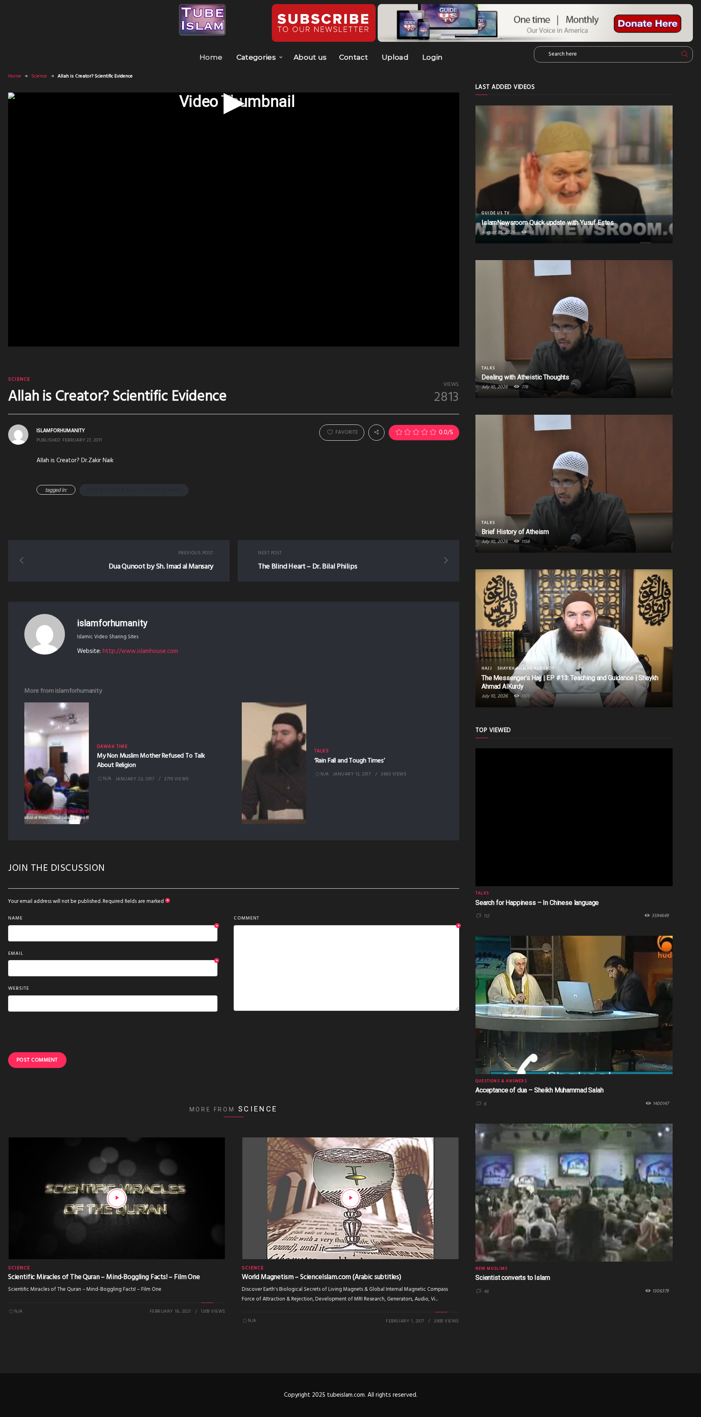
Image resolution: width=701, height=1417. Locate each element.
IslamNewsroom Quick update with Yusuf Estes (548, 222)
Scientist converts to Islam (512, 1277)
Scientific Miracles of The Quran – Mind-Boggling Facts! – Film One (104, 1277)
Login (432, 57)
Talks (321, 751)
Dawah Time (112, 746)
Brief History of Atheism (515, 532)
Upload (395, 57)
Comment (346, 918)
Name (112, 918)
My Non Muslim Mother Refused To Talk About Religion (151, 760)
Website (18, 988)
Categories (256, 57)
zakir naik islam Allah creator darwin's (134, 490)
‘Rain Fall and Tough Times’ (349, 761)
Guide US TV (496, 213)
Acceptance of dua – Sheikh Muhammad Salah (539, 1090)
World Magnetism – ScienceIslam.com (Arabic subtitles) (321, 1277)
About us (310, 57)
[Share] (376, 432)
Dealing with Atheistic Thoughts (525, 377)
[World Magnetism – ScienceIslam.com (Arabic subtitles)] (350, 1198)
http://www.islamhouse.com (140, 651)
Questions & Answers (501, 1081)
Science (39, 76)
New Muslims (491, 1268)
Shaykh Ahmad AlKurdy (526, 668)
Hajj (487, 668)
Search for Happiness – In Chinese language (537, 903)
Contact (353, 57)
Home (211, 57)
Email (112, 954)
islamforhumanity (112, 623)
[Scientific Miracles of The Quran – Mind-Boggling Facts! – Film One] (117, 1198)
